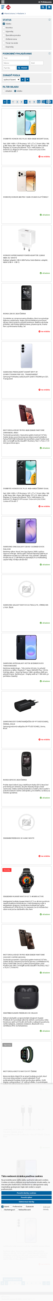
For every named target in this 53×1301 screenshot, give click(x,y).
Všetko (8, 23)
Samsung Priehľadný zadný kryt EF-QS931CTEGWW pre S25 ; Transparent (20, 373)
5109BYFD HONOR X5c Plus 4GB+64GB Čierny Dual (26, 488)
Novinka (9, 27)
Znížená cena (11, 39)
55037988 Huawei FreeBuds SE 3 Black (20, 1013)
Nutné (6, 1206)
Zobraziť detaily (46, 1208)
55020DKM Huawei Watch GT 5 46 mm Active (23, 896)
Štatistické (30, 1206)
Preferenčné (17, 1206)
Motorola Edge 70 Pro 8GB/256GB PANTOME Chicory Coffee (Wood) (24, 955)
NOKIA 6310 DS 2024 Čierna (15, 780)
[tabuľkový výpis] (38, 102)
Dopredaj (9, 47)
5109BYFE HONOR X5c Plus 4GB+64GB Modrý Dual (26, 138)
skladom (8, 91)
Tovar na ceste (12, 43)
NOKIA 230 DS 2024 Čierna (14, 313)
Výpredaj (9, 31)
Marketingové (9, 1210)
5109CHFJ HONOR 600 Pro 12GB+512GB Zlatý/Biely (25, 197)
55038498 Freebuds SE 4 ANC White (18, 838)
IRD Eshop (14, 7)
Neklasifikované (25, 1210)
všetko (19, 91)
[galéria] (48, 102)
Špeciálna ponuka (13, 35)
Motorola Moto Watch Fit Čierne (20, 1071)
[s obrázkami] (43, 102)
